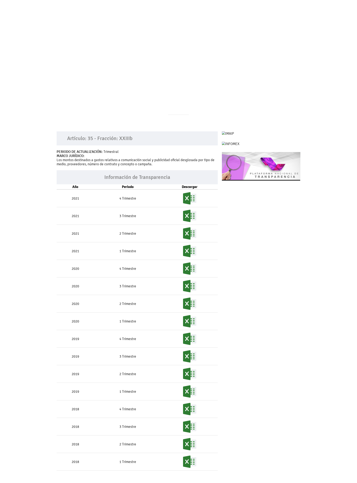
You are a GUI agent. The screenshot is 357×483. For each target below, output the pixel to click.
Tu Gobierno (117, 25)
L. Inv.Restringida (260, 25)
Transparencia (184, 25)
